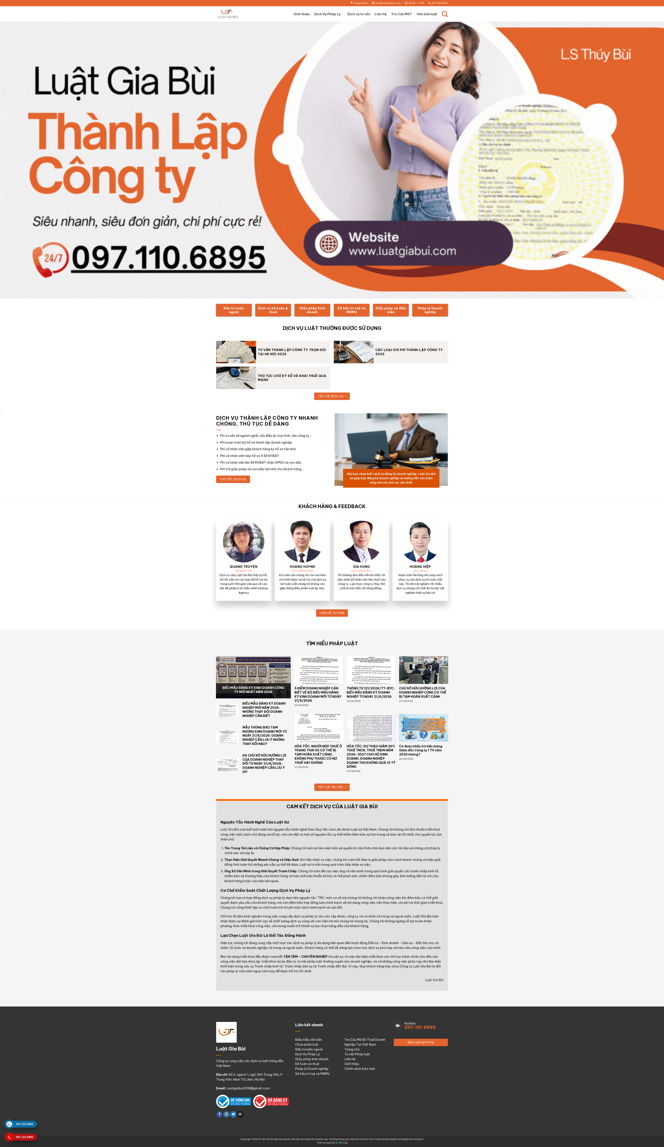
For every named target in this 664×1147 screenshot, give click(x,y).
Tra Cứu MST (401, 14)
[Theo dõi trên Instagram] (226, 1114)
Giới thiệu (302, 14)
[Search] (445, 14)
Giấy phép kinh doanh (312, 1059)
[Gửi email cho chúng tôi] (240, 1114)
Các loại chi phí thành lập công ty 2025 (409, 352)
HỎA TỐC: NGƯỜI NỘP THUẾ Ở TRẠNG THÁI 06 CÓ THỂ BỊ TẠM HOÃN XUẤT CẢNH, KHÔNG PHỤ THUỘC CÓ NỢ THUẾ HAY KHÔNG (318, 754)
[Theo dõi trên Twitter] (233, 1114)
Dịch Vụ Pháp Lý (327, 14)
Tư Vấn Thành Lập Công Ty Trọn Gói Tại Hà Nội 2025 (292, 352)
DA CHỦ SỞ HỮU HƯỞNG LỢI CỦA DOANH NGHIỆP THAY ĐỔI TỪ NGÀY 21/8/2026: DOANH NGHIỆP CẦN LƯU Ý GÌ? (264, 763)
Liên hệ (381, 14)
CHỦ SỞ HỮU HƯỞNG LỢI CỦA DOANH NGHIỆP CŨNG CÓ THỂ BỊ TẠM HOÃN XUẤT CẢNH (422, 692)
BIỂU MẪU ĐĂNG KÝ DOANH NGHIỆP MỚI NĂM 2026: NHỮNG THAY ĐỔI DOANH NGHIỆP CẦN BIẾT (264, 710)
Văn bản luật (427, 14)
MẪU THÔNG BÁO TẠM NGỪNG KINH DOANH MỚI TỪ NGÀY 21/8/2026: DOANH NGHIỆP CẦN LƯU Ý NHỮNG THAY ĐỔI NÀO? (264, 735)
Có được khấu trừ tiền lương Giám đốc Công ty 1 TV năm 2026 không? (420, 750)
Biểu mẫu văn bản (308, 1040)
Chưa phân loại (306, 1044)
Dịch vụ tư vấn (358, 14)
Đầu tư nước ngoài (309, 1049)
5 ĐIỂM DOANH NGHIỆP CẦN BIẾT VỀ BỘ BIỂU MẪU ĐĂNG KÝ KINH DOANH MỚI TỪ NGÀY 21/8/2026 (317, 694)
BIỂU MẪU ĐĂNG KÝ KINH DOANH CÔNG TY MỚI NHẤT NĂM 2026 (253, 690)
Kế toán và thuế (307, 1064)
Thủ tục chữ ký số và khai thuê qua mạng (292, 378)
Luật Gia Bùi (229, 829)
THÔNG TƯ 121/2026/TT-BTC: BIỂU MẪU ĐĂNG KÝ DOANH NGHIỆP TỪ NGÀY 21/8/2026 (371, 692)
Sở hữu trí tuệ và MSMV (312, 1074)
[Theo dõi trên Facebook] (219, 1114)
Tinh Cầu (343, 1142)
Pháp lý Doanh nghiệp (312, 1069)
